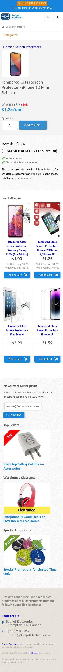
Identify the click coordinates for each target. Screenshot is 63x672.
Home (7, 47)
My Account (57, 17)
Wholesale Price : (15, 105)
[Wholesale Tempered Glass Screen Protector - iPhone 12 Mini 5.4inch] (15, 63)
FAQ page (34, 653)
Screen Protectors (28, 47)
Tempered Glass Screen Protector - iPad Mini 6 (17, 330)
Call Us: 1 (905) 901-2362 (32, 3)
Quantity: (8, 118)
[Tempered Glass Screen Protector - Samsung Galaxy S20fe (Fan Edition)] (16, 220)
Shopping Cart (48, 17)
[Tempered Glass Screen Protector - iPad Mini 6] (16, 305)
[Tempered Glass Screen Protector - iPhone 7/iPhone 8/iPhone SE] (47, 220)
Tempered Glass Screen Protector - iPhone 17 (47, 330)
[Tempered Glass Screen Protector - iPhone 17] (47, 305)
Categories (11, 35)
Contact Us (10, 616)
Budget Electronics (10, 644)
